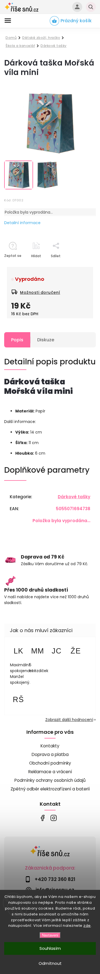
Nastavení (50, 935)
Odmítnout (50, 963)
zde (87, 925)
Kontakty (50, 746)
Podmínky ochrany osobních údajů (50, 780)
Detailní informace (22, 223)
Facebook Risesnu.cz (42, 818)
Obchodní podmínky (50, 763)
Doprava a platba (50, 754)
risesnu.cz (53, 818)
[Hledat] (91, 7)
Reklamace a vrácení (50, 772)
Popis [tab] (17, 340)
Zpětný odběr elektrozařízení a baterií (50, 789)
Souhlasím (50, 948)
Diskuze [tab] (45, 340)
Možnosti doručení (40, 292)
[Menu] (8, 20)
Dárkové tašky (74, 497)
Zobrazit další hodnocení (69, 719)
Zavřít (78, 265)
